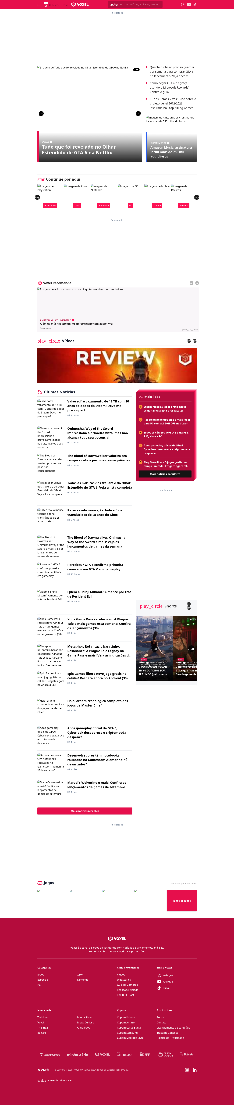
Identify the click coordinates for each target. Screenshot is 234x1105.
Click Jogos (83, 1027)
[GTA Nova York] (117, 900)
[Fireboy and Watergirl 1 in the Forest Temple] (52, 900)
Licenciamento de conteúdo (173, 1027)
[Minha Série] (77, 1054)
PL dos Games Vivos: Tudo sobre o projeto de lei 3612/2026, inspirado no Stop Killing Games (173, 103)
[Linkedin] (195, 1070)
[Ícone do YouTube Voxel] (189, 4)
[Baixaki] (186, 1054)
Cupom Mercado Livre (130, 1038)
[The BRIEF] (145, 1054)
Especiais (42, 979)
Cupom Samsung (127, 1032)
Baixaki (41, 1032)
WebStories (124, 979)
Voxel (40, 1022)
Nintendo (83, 979)
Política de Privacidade (170, 1038)
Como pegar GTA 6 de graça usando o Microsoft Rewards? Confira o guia (170, 87)
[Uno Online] (84, 900)
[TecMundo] (46, 4)
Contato (162, 1022)
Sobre (160, 1017)
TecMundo (43, 1017)
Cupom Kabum (126, 1017)
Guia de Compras (127, 985)
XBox (80, 974)
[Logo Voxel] (80, 4)
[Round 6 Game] (149, 900)
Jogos (40, 974)
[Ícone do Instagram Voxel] (182, 4)
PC (39, 985)
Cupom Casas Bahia (129, 1027)
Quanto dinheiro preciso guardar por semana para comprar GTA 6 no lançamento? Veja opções (172, 71)
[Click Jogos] (165, 1054)
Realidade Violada (127, 990)
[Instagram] (187, 1070)
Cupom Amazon (126, 1022)
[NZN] (43, 1070)
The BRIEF (43, 1027)
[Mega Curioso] (124, 1054)
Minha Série (84, 1017)
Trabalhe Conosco (167, 1032)
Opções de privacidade (54, 1080)
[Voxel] (103, 1054)
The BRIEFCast (125, 995)
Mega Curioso (85, 1022)
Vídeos (121, 974)
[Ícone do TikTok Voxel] (195, 4)
